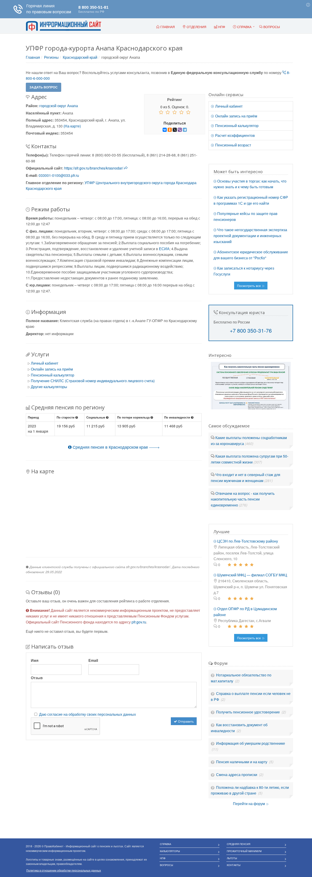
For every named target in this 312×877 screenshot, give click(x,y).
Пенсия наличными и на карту (242, 761)
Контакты (234, 865)
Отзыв (37, 677)
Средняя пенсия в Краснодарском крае (110, 447)
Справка (243, 26)
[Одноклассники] (170, 130)
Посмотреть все (249, 285)
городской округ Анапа (58, 105)
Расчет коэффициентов (234, 135)
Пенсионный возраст (232, 145)
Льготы (232, 858)
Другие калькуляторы (49, 386)
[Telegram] (185, 130)
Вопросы (166, 865)
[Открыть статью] (251, 385)
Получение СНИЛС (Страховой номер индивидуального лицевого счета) (93, 380)
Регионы (51, 57)
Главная (33, 57)
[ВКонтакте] (165, 130)
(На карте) (72, 126)
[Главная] (63, 26)
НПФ (162, 858)
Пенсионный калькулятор (52, 375)
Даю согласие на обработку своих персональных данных (87, 714)
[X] (175, 130)
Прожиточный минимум (244, 851)
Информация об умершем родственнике (250, 743)
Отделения (196, 26)
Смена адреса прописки (237, 774)
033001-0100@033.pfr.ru (59, 175)
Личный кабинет (44, 363)
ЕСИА (164, 248)
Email (93, 660)
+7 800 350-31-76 (251, 330)
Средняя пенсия (238, 844)
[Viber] (180, 130)
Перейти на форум (249, 803)
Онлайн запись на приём (52, 369)
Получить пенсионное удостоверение (248, 712)
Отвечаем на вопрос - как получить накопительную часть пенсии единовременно (243, 499)
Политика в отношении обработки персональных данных (63, 870)
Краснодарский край (80, 57)
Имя (34, 660)
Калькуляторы (170, 851)
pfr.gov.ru (139, 622)
